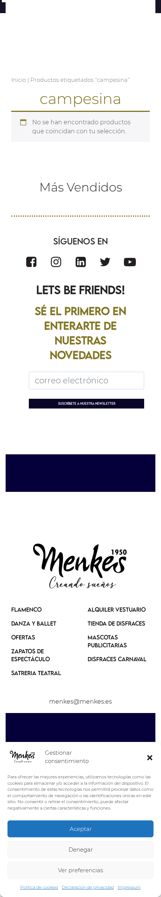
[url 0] (22, 757)
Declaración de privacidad (88, 887)
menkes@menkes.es (80, 701)
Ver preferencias (80, 870)
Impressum (129, 887)
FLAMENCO (26, 609)
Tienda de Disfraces (116, 623)
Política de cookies (39, 887)
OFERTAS (23, 637)
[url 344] (56, 262)
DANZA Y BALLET (33, 623)
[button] (150, 757)
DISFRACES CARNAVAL (117, 659)
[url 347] (130, 262)
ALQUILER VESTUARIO (117, 609)
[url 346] (105, 262)
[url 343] (31, 262)
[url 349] (80, 567)
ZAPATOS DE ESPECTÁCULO (30, 655)
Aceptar (81, 828)
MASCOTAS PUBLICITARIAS (107, 641)
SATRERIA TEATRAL (36, 672)
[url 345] (81, 262)
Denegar (81, 849)
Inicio (18, 80)
